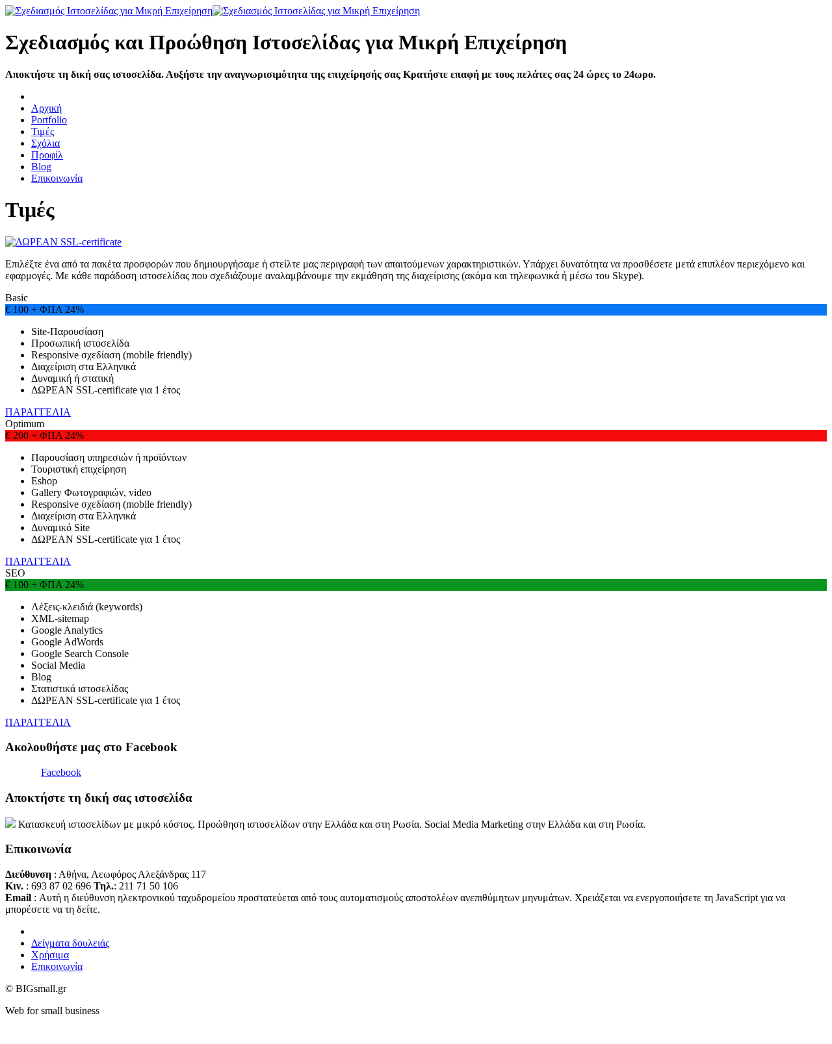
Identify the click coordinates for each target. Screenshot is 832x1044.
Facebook (61, 772)
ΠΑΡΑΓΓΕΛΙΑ (38, 411)
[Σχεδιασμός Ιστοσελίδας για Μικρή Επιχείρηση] (212, 10)
